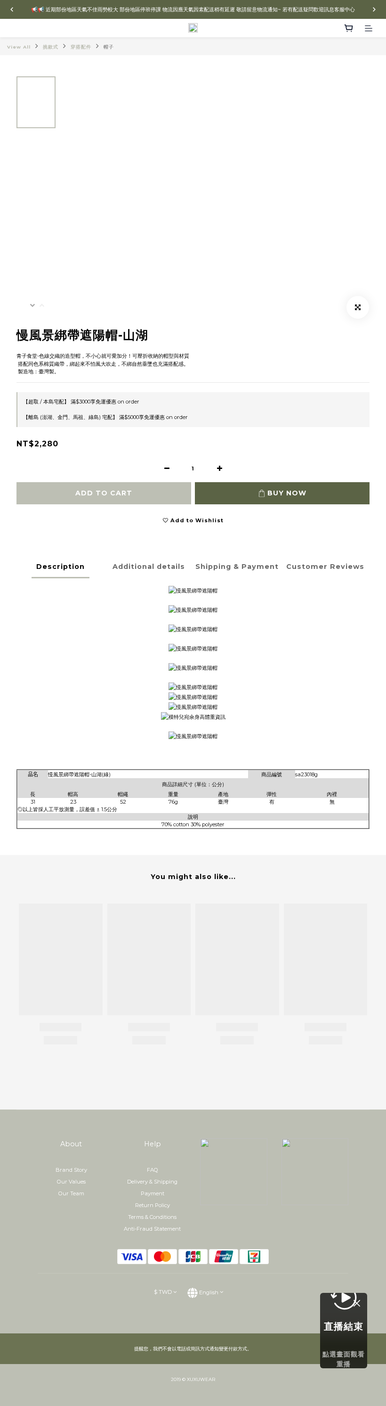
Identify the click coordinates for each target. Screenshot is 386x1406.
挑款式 (50, 46)
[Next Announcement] (374, 9)
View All (19, 46)
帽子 (109, 46)
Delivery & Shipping (152, 1181)
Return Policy (152, 1205)
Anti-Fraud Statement (152, 1228)
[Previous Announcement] (12, 9)
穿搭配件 (81, 46)
